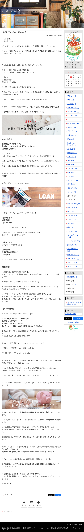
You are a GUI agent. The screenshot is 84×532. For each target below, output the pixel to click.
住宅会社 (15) (72, 231)
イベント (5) (71, 157)
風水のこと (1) (72, 262)
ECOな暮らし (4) (73, 123)
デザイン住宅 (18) (73, 204)
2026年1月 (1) (72, 277)
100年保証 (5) (72, 115)
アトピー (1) (71, 96)
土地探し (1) (71, 104)
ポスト (52, 495)
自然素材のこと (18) (72, 250)
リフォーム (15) (72, 180)
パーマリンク (8, 495)
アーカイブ (70, 273)
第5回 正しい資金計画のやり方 (14, 32)
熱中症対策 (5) (72, 153)
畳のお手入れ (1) (73, 127)
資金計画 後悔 (70, 314)
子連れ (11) (71, 176)
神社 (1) (70, 227)
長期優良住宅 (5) (73, 111)
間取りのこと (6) (73, 255)
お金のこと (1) (72, 266)
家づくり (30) (72, 245)
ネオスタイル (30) (73, 241)
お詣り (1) (70, 223)
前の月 (24, 503)
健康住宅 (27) (72, 188)
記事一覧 (31, 505)
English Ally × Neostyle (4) (71, 144)
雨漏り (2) (70, 164)
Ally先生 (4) (71, 149)
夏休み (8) (70, 139)
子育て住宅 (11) (72, 131)
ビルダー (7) (71, 192)
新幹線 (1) (70, 172)
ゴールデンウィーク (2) (73, 236)
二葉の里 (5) (71, 219)
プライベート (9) (73, 258)
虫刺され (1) (71, 135)
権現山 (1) (70, 211)
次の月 (39, 503)
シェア (59, 495)
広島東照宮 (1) (72, 215)
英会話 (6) (70, 160)
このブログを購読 (72, 322)
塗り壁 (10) (71, 184)
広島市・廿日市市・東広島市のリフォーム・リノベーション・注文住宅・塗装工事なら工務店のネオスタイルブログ (42, 14)
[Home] (2, 511)
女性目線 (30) (72, 168)
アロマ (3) (70, 100)
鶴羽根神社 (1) (72, 208)
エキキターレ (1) (73, 108)
